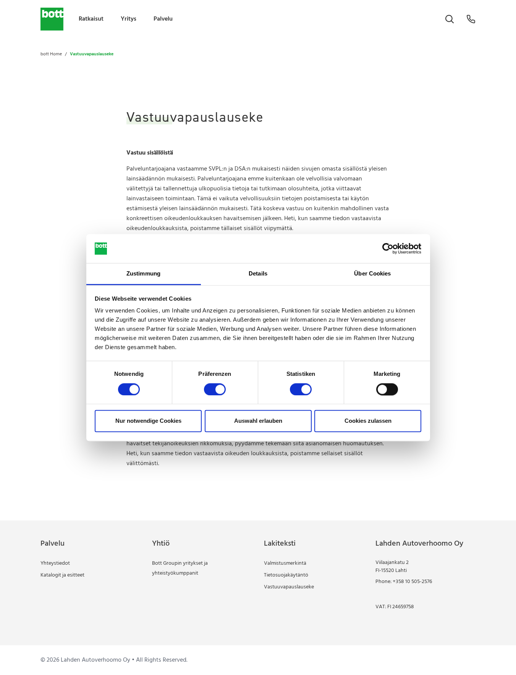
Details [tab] (258, 274)
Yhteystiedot (55, 563)
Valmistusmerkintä (285, 563)
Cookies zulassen (368, 421)
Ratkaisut (91, 19)
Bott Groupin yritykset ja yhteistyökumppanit (180, 568)
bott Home (51, 54)
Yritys (128, 19)
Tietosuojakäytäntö (286, 575)
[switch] (215, 389)
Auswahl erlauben (258, 421)
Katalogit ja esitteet (62, 575)
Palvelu (163, 19)
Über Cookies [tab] (372, 274)
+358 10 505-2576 (412, 582)
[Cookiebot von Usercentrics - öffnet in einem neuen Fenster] (387, 248)
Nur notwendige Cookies (148, 421)
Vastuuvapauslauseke (289, 587)
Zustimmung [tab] (143, 274)
